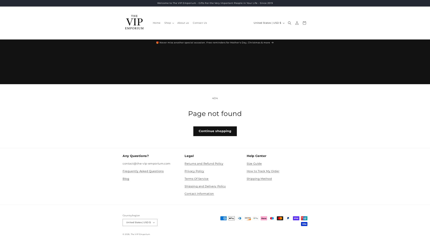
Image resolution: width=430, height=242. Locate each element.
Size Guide (254, 163)
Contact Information (199, 193)
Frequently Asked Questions (143, 171)
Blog (126, 178)
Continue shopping (215, 131)
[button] (168, 22)
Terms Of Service (197, 178)
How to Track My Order (263, 171)
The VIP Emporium (140, 234)
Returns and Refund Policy (204, 163)
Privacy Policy (194, 171)
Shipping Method (259, 178)
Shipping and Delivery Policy (205, 186)
